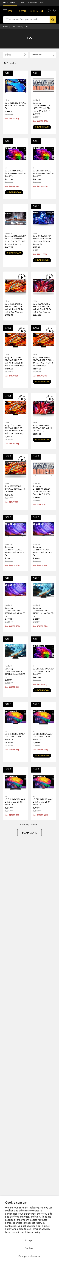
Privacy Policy (32, 1232)
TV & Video (16, 27)
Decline (29, 1248)
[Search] (53, 19)
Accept (29, 1240)
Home (5, 27)
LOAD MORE (29, 833)
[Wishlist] (49, 10)
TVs (26, 27)
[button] (5, 11)
